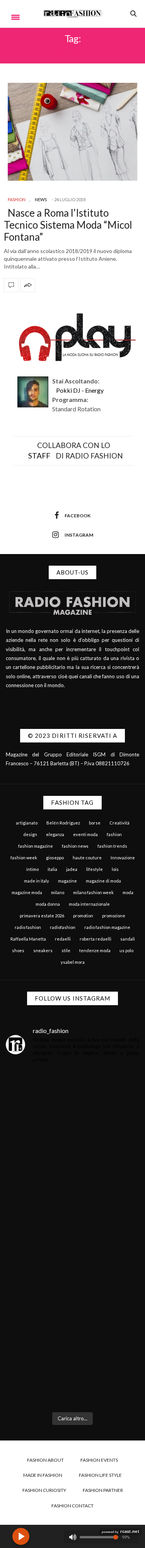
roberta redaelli (95, 938)
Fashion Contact (72, 1506)
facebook (77, 515)
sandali (127, 938)
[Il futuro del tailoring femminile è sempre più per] (72, 1120)
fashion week (23, 857)
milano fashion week (93, 892)
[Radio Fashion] (72, 14)
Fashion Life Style (100, 1475)
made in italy (36, 880)
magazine (67, 880)
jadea (71, 869)
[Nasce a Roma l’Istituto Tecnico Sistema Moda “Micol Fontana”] (72, 132)
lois (115, 869)
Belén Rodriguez (63, 822)
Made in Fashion (42, 1475)
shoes (18, 950)
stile (65, 950)
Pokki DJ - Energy (80, 390)
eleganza (55, 834)
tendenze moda (95, 950)
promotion (83, 915)
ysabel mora (73, 962)
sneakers (43, 950)
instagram (79, 535)
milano (57, 892)
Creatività (119, 822)
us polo (126, 950)
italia (52, 869)
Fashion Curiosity (44, 1490)
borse (95, 822)
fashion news (75, 845)
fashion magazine (35, 845)
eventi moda (85, 834)
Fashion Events (99, 1460)
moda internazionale (89, 904)
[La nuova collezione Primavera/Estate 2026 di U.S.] (72, 1284)
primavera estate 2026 (42, 915)
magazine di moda (103, 880)
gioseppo (55, 857)
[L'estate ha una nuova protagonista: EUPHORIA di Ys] (72, 1202)
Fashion (17, 199)
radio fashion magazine (107, 927)
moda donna (48, 904)
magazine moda (27, 892)
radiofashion (62, 927)
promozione (113, 915)
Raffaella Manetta (28, 938)
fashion (114, 834)
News (41, 199)
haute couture (87, 857)
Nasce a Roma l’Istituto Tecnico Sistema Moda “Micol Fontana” (68, 225)
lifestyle (94, 869)
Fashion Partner (103, 1490)
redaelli (63, 938)
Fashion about (45, 1460)
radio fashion (28, 927)
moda (128, 892)
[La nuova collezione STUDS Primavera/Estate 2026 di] (72, 1366)
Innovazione (123, 857)
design (30, 834)
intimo (32, 869)
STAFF (39, 455)
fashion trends (112, 845)
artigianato (27, 822)
